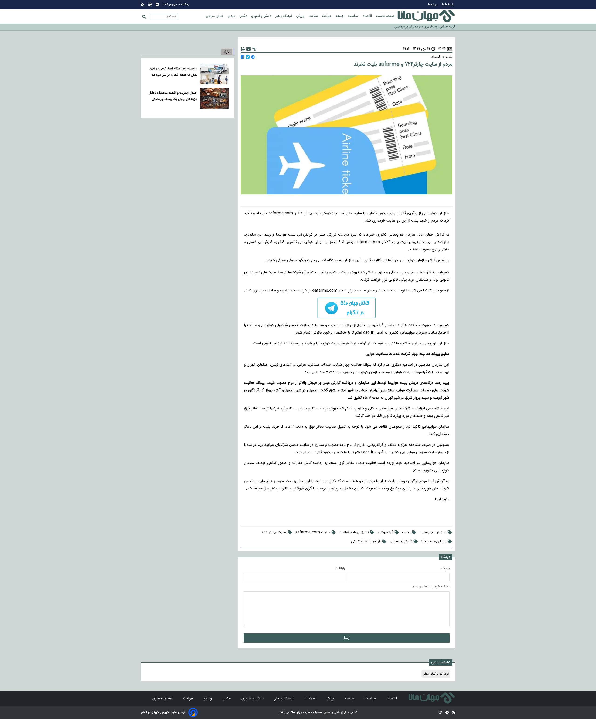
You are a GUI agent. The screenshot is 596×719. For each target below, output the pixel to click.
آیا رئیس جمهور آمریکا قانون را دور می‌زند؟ (427, 27)
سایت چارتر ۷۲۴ (274, 532)
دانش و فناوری (261, 16)
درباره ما (433, 4)
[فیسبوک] (242, 57)
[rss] (142, 4)
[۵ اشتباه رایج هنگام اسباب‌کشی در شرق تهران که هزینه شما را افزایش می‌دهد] (214, 74)
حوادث (327, 16)
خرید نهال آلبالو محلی (436, 673)
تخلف (406, 532)
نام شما (445, 568)
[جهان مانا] (426, 16)
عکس (243, 16)
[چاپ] (243, 49)
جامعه (340, 16)
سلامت (313, 16)
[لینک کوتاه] (254, 49)
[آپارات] (150, 4)
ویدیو (232, 16)
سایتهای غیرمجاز (433, 541)
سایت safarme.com (312, 532)
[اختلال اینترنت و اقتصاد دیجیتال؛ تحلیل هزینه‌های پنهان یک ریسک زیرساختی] (214, 98)
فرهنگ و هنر (284, 16)
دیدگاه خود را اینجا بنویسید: (431, 587)
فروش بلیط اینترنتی (366, 541)
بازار (227, 52)
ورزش (300, 16)
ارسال (346, 638)
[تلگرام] (157, 4)
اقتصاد (368, 16)
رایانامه (340, 568)
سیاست (353, 16)
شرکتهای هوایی (400, 541)
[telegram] (346, 308)
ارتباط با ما (448, 4)
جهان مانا (296, 712)
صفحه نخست (385, 16)
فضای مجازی (215, 16)
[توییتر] (248, 57)
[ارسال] (248, 49)
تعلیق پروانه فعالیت (354, 532)
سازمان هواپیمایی (433, 532)
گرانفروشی (385, 532)
